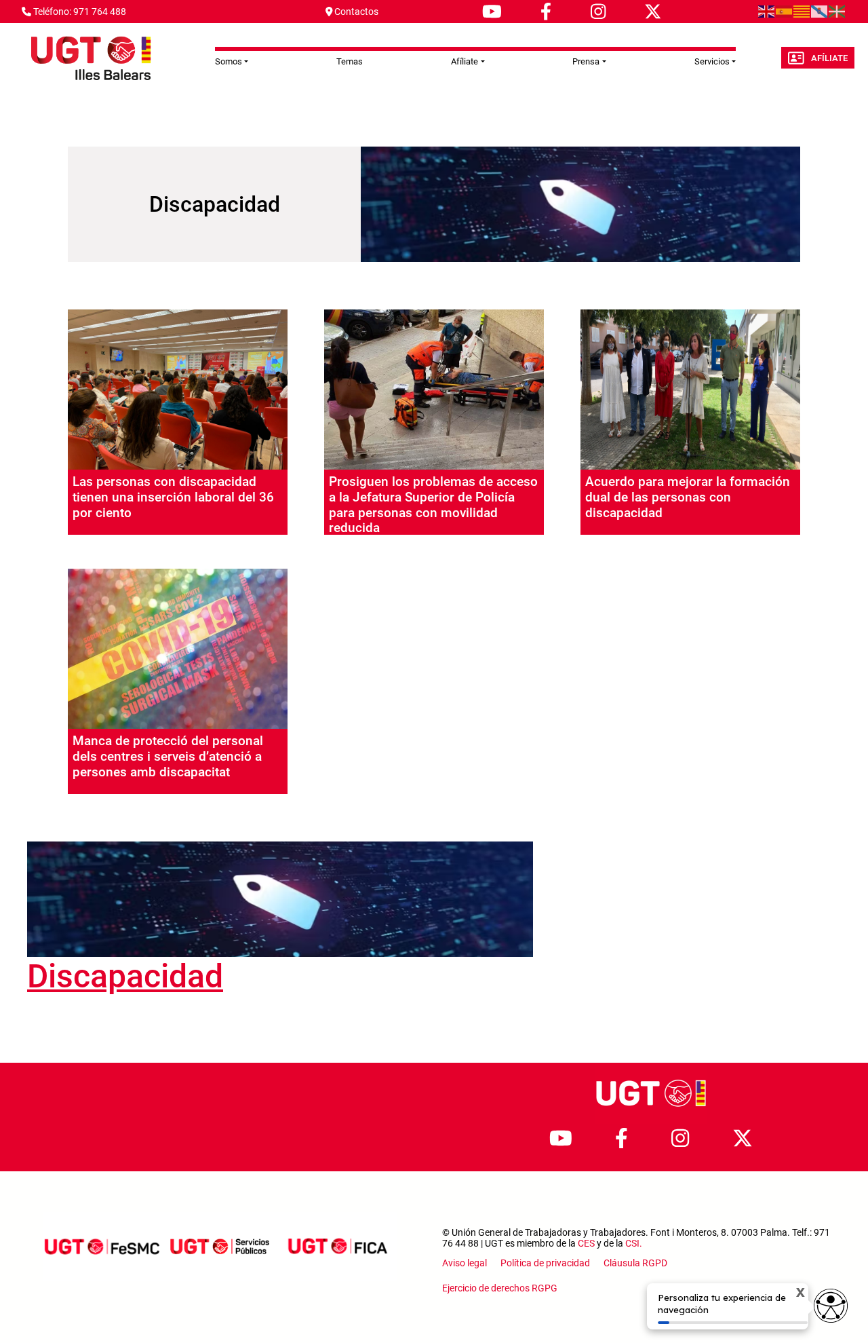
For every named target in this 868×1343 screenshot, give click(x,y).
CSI (632, 1243)
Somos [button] (228, 61)
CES (586, 1243)
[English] (767, 10)
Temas (349, 61)
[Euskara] (837, 10)
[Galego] (820, 10)
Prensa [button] (585, 61)
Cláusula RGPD (635, 1262)
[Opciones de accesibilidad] (831, 1306)
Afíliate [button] (464, 61)
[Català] (802, 10)
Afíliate (829, 58)
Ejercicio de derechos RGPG (499, 1288)
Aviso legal (464, 1262)
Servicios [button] (712, 61)
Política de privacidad (545, 1262)
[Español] (784, 10)
